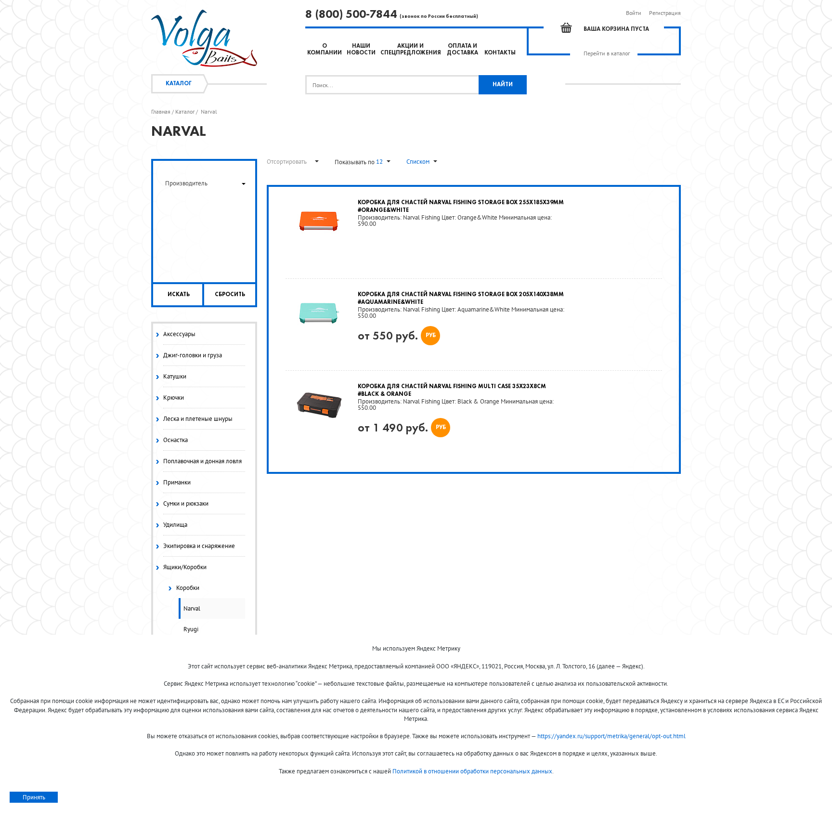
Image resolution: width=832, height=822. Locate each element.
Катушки (174, 376)
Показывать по (355, 162)
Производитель (186, 183)
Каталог (179, 84)
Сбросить (230, 295)
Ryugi (190, 629)
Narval (191, 608)
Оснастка (175, 440)
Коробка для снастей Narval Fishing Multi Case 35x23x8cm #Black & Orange (452, 390)
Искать (179, 295)
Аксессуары (179, 334)
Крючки (173, 397)
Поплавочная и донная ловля (202, 461)
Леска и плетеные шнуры (198, 419)
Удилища (175, 525)
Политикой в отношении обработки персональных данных (472, 771)
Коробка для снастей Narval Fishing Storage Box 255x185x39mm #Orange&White (461, 206)
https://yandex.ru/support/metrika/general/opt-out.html (611, 736)
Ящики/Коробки (185, 567)
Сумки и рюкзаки (185, 503)
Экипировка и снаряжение (199, 546)
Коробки (187, 588)
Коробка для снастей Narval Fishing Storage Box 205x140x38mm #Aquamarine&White (461, 298)
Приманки (177, 482)
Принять (34, 797)
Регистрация (665, 12)
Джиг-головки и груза (192, 355)
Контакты (500, 53)
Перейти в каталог (607, 53)
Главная (160, 112)
